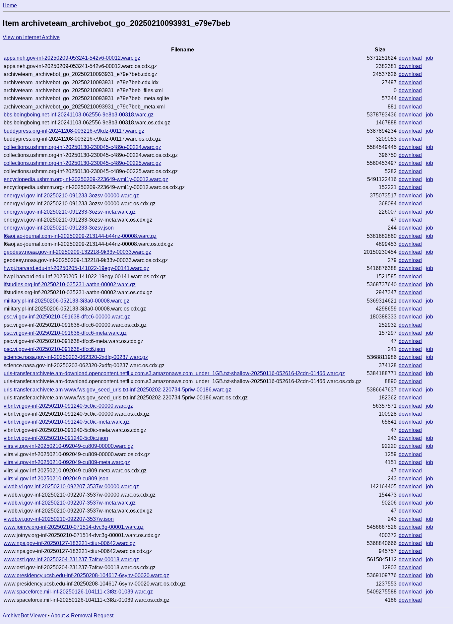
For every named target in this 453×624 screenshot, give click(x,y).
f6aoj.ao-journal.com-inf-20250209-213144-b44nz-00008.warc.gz (80, 236)
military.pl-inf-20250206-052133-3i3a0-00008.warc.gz (66, 301)
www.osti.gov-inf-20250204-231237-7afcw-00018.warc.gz (71, 559)
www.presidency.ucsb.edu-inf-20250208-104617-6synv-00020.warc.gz (86, 575)
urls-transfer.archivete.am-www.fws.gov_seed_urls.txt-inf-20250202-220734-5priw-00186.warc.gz (117, 389)
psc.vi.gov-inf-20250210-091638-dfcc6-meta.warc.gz (65, 333)
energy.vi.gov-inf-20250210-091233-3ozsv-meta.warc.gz (70, 212)
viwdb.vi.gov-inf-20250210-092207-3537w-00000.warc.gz (71, 486)
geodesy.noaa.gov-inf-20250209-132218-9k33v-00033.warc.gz (77, 252)
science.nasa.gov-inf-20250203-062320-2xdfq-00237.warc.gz (76, 357)
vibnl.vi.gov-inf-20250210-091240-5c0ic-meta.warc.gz (67, 422)
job (429, 58)
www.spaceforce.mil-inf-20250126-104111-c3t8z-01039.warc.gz (78, 591)
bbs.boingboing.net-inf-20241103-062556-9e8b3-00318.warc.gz (79, 114)
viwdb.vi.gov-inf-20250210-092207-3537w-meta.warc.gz (70, 503)
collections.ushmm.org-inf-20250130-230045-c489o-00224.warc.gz (82, 147)
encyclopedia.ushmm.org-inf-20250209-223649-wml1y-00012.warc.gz (86, 179)
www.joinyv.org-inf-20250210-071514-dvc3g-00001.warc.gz (74, 527)
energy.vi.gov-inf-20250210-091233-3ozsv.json (59, 228)
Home (10, 5)
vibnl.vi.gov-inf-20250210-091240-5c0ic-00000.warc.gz (68, 406)
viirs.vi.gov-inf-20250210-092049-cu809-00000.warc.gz (68, 446)
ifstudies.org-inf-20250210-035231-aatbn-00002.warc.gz (70, 284)
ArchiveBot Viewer (24, 615)
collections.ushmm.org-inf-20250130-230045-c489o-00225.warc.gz (82, 163)
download (410, 58)
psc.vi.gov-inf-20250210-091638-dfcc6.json (54, 349)
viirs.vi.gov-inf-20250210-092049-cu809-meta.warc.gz (67, 462)
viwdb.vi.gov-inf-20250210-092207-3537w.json (59, 519)
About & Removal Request (82, 615)
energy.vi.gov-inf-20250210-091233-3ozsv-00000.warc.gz (71, 195)
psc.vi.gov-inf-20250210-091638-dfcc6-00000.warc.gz (67, 316)
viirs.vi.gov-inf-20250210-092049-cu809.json (56, 478)
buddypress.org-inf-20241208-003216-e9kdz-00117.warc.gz (74, 131)
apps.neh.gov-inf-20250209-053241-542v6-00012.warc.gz (72, 58)
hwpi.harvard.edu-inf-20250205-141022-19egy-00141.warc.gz (76, 268)
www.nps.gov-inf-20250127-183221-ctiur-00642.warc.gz (69, 543)
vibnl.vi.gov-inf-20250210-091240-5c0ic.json (56, 438)
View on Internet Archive (31, 37)
